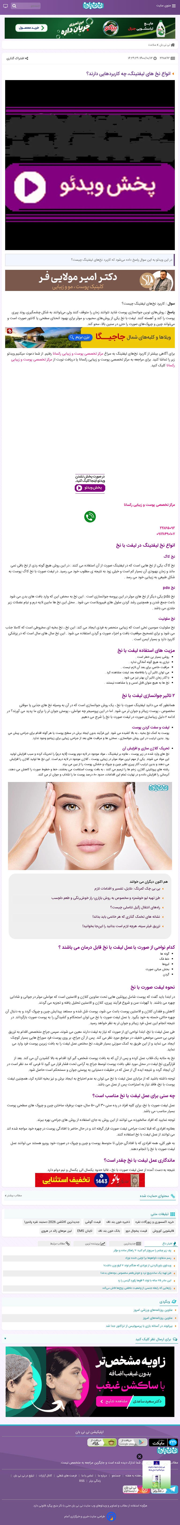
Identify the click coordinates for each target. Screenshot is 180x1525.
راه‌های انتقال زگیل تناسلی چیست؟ (135, 907)
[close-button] (139, 1456)
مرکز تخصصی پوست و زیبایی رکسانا (78, 354)
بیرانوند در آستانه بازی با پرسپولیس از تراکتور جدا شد (139, 1326)
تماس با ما (87, 1475)
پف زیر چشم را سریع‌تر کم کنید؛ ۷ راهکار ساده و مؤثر (142, 1250)
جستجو (116, 1475)
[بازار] (102, 1442)
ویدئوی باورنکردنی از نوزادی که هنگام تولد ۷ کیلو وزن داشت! (137, 1265)
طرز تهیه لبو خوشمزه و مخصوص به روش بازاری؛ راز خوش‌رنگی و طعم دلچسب (105, 898)
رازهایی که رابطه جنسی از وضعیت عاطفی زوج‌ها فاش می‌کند (136, 1288)
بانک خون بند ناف (109, 1231)
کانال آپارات (45, 1475)
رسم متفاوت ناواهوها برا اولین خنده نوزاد (148, 1258)
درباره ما (102, 1475)
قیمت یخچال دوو (136, 1231)
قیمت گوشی (93, 1222)
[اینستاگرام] (136, 1493)
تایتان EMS (84, 1231)
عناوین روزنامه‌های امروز (157, 1318)
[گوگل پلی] (132, 1442)
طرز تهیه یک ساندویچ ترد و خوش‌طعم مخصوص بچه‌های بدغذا (136, 1273)
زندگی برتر (95, 1481)
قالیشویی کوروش (163, 1231)
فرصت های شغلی (67, 1475)
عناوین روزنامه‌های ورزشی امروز (153, 1310)
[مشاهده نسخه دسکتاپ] (5, 6)
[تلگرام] (164, 1493)
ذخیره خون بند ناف (118, 1222)
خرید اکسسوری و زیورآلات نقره (154, 1222)
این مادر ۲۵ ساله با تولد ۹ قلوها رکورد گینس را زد (144, 1280)
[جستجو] (14, 6)
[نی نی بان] (93, 5)
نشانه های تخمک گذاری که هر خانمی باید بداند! (126, 917)
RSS (81, 1481)
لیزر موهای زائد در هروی (56, 1231)
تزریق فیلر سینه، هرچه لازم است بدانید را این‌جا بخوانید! (121, 926)
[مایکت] (163, 1442)
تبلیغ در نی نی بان (24, 1475)
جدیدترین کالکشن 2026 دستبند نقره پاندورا (51, 1222)
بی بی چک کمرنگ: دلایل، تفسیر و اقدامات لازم (127, 888)
